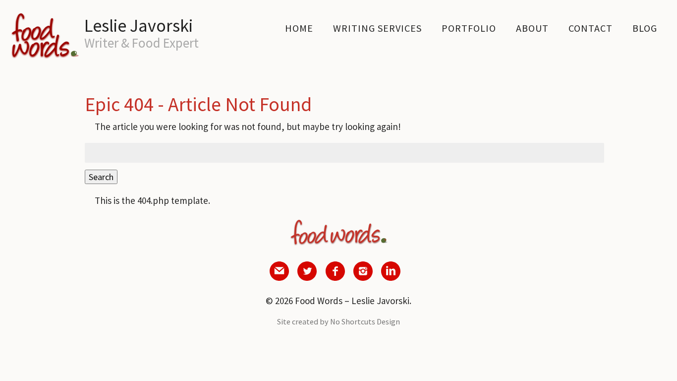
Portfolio (469, 28)
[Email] (279, 277)
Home (299, 28)
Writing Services (377, 28)
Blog (644, 28)
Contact (590, 28)
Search (101, 177)
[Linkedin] (390, 277)
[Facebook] (335, 277)
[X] (307, 277)
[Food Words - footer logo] (338, 245)
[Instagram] (363, 277)
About (532, 28)
